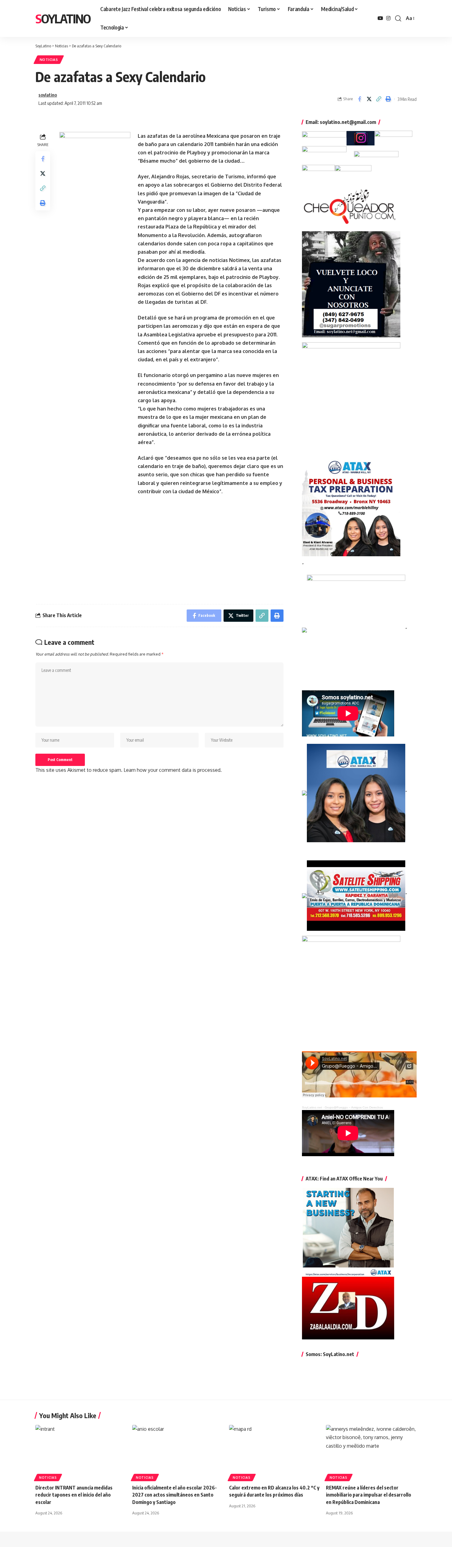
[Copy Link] (378, 99)
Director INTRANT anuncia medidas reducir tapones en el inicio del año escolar (74, 1495)
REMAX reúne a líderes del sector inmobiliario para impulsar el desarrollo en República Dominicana (368, 1495)
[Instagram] (388, 18)
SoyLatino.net (312, 1107)
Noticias (49, 59)
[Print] (388, 99)
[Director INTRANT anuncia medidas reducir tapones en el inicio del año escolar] (80, 1452)
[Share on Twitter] (369, 99)
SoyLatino (62, 18)
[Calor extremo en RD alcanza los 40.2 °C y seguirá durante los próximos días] (274, 1452)
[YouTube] (380, 18)
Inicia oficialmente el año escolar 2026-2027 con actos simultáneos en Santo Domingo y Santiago (174, 1495)
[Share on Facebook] (359, 99)
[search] (398, 18)
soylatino (47, 94)
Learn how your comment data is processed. (173, 770)
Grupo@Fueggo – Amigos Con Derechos (354, 1107)
